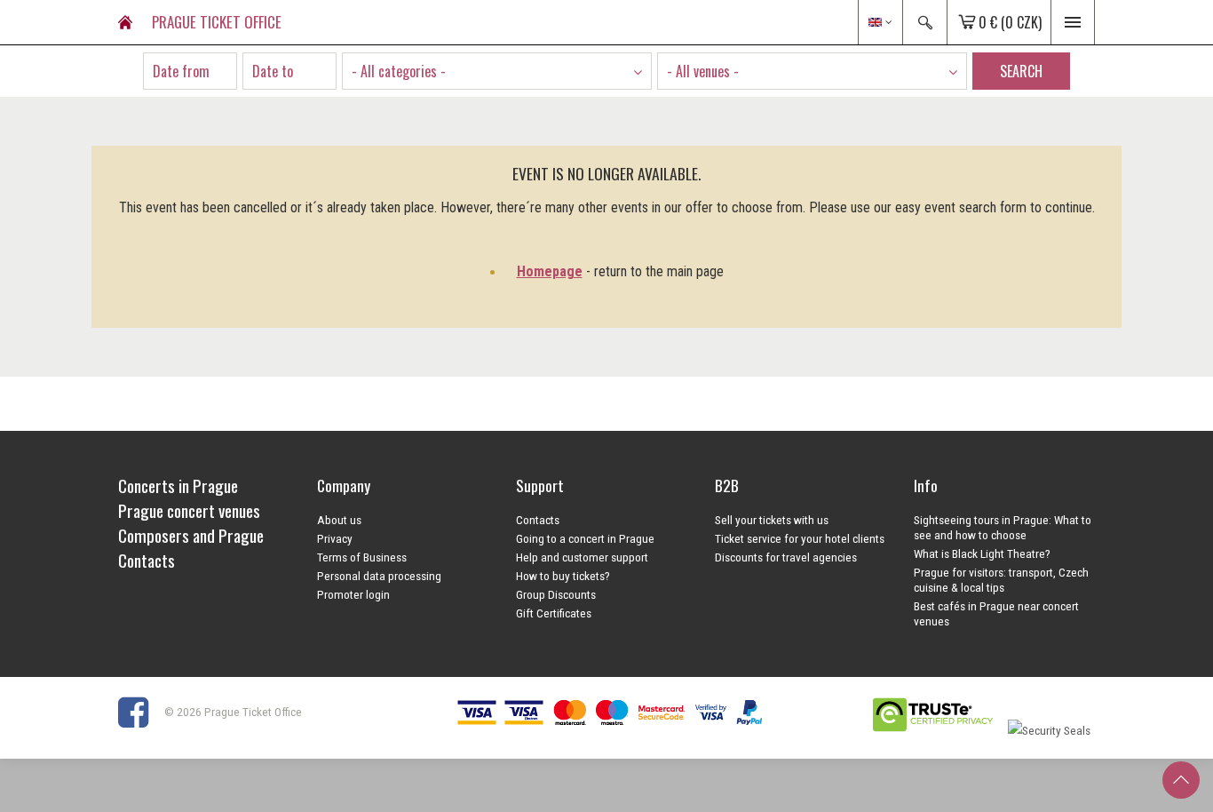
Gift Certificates (553, 613)
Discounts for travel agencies (786, 557)
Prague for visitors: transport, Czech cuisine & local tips (1001, 579)
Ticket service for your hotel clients (799, 538)
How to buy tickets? (563, 576)
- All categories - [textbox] (399, 71)
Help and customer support (582, 557)
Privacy (335, 538)
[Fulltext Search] (924, 22)
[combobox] (497, 71)
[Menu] (1072, 22)
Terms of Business (362, 557)
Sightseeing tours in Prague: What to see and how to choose (1002, 527)
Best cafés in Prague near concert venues (996, 613)
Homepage (550, 271)
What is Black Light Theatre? (982, 553)
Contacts (537, 520)
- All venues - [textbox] (703, 71)
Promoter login (353, 594)
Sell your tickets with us (771, 520)
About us (339, 520)
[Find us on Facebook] (140, 712)
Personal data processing (379, 576)
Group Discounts (556, 594)
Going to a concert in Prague (585, 538)
